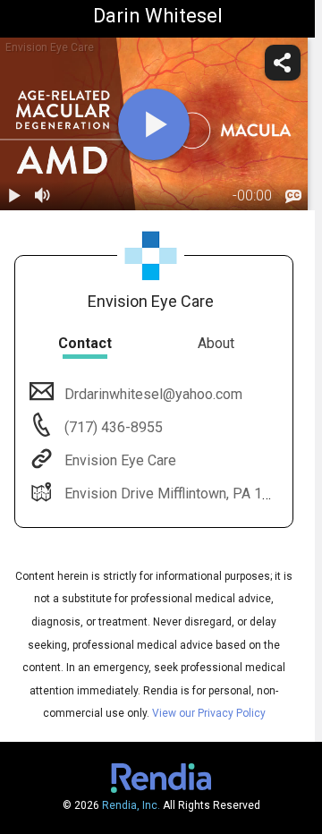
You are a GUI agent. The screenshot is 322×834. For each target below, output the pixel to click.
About (216, 343)
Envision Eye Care (120, 460)
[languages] (293, 196)
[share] (283, 63)
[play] (154, 124)
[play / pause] (14, 196)
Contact (85, 343)
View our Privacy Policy (209, 713)
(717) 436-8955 (112, 427)
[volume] (43, 196)
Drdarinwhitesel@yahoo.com (153, 394)
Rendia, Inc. (131, 805)
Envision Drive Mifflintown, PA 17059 (179, 493)
